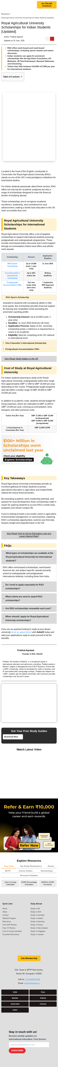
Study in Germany (37, 921)
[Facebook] (26, 965)
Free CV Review (9, 928)
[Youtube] (52, 39)
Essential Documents (11, 934)
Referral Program (9, 918)
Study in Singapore (37, 931)
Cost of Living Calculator (12, 931)
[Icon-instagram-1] (20, 965)
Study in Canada (36, 934)
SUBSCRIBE (17, 1050)
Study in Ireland (36, 918)
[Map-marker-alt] (37, 965)
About (5, 912)
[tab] (9, 866)
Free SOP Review (10, 925)
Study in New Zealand (39, 928)
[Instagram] (48, 39)
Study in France (36, 925)
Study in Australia (37, 915)
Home (5, 909)
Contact (6, 915)
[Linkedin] (31, 965)
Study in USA (35, 912)
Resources (7, 921)
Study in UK (35, 909)
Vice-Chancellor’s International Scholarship (12, 275)
